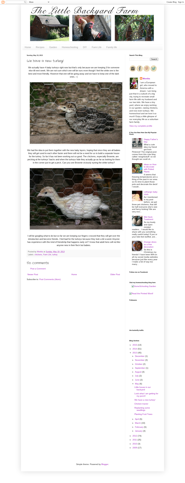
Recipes (40, 47)
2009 (135, 447)
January (139, 431)
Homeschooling (70, 47)
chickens (38, 255)
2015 (135, 345)
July (137, 376)
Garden (53, 47)
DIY (85, 47)
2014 (135, 349)
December (140, 356)
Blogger (104, 464)
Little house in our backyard (142, 388)
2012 (135, 436)
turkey (55, 255)
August (138, 372)
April (137, 419)
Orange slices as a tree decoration (150, 244)
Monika (146, 78)
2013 (135, 352)
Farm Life (96, 47)
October (139, 364)
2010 (135, 444)
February (139, 427)
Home (28, 47)
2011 (135, 440)
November (140, 360)
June (137, 380)
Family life (111, 47)
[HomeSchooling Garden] (144, 286)
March (138, 423)
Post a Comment (38, 268)
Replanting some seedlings (142, 409)
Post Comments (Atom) (50, 279)
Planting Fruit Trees (143, 414)
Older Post (115, 274)
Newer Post (32, 274)
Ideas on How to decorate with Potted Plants (150, 168)
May (137, 384)
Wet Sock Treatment (148, 218)
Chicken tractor (141, 404)
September (140, 368)
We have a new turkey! (144, 400)
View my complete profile (140, 126)
